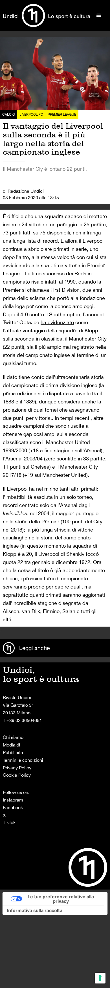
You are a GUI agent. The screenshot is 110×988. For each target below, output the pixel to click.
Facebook (13, 807)
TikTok (9, 822)
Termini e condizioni (23, 760)
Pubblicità (13, 752)
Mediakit (11, 744)
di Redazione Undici (23, 191)
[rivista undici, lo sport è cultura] (46, 15)
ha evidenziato (57, 322)
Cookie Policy (17, 775)
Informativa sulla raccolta (34, 910)
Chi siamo (13, 737)
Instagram (13, 799)
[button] (98, 15)
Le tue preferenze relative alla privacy (61, 899)
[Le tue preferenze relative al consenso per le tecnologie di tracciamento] (100, 978)
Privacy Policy (17, 767)
